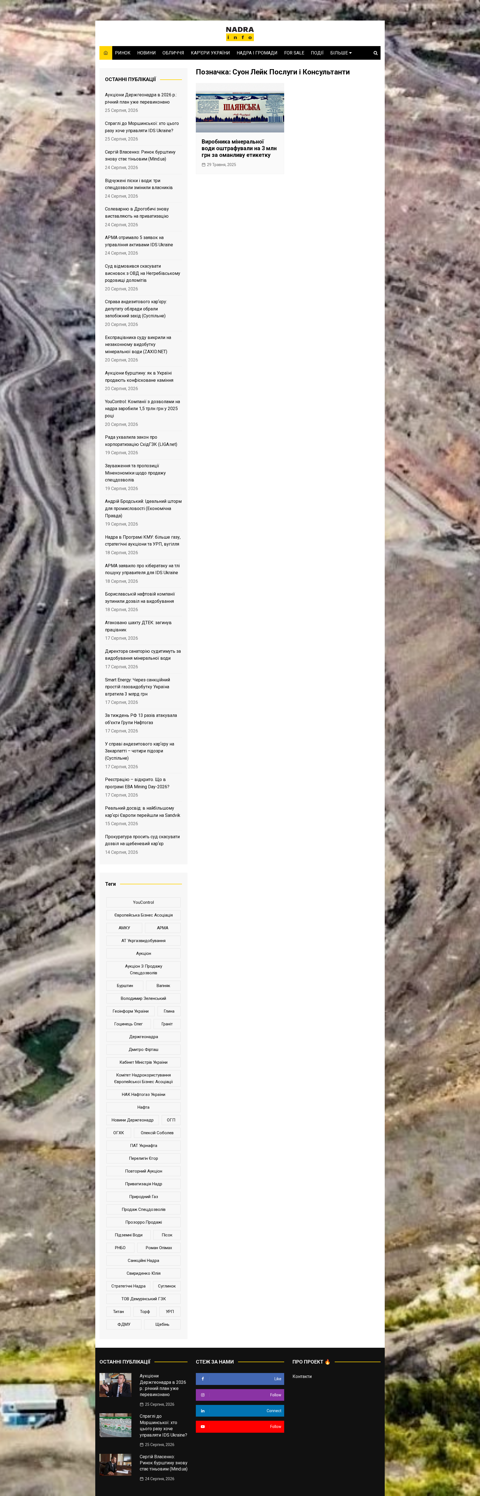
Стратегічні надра (128, 1286)
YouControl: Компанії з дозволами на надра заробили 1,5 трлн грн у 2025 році (142, 408)
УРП (170, 1311)
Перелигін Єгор (143, 1158)
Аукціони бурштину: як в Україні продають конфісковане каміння (139, 376)
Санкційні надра (143, 1260)
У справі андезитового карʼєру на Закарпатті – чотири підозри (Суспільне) (139, 751)
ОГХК (118, 1132)
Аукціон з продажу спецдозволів (143, 969)
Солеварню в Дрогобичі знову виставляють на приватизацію (137, 212)
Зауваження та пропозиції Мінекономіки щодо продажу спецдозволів (135, 473)
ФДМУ (124, 1324)
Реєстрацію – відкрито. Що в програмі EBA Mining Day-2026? (137, 783)
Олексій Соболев (157, 1132)
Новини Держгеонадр (133, 1120)
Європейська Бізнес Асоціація (143, 915)
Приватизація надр (143, 1183)
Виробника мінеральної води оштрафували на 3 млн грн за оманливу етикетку (239, 148)
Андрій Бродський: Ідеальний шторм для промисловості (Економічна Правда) (143, 508)
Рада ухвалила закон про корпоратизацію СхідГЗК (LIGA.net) (141, 441)
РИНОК (123, 53)
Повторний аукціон (143, 1171)
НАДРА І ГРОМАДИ (257, 53)
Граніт (167, 1023)
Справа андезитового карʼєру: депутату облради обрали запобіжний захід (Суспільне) (136, 308)
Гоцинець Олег (128, 1023)
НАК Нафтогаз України (143, 1094)
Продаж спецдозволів (144, 1209)
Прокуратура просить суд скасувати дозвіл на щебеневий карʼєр (142, 840)
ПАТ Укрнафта (143, 1145)
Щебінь (162, 1324)
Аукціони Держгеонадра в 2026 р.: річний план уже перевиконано (141, 98)
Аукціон (143, 953)
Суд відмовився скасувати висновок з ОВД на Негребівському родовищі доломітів (142, 273)
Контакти (302, 1376)
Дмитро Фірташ (143, 1049)
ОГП (171, 1120)
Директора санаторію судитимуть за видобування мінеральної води (143, 655)
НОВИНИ (146, 53)
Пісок (167, 1235)
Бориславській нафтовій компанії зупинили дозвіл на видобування (140, 597)
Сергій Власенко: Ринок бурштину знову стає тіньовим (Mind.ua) (140, 155)
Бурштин (125, 985)
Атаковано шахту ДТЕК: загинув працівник (138, 626)
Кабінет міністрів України (143, 1062)
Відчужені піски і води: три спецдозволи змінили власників (139, 184)
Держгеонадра (143, 1036)
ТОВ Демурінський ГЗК (143, 1298)
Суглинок (167, 1286)
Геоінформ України (130, 1011)
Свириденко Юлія (144, 1273)
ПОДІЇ (317, 53)
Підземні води (128, 1235)
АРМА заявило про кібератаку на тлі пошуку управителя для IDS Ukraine (142, 569)
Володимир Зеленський (143, 998)
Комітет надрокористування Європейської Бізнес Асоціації (143, 1078)
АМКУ (124, 927)
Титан (118, 1311)
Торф (145, 1311)
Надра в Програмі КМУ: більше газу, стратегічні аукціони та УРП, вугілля (143, 540)
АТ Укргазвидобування (143, 940)
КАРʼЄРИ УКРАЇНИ (210, 53)
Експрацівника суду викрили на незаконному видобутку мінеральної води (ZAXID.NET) (138, 344)
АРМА (162, 927)
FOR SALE (294, 53)
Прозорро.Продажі (143, 1222)
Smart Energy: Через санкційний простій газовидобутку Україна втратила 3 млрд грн (137, 687)
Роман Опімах (159, 1247)
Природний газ (143, 1196)
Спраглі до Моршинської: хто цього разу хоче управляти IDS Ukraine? (142, 127)
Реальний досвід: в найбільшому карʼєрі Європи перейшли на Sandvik (142, 811)
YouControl (143, 902)
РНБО (120, 1247)
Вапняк (163, 985)
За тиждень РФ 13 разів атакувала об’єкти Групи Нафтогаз (141, 719)
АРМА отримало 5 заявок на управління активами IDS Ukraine (139, 241)
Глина (169, 1011)
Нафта (143, 1107)
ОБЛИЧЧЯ (173, 53)
